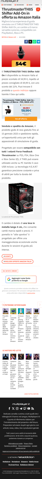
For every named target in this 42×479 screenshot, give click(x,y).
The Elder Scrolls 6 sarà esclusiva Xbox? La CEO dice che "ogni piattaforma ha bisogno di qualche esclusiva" (21, 374)
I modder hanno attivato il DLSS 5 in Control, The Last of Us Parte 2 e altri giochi (36, 370)
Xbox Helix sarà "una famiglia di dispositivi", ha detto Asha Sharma (28, 370)
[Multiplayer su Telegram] (21, 408)
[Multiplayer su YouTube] (28, 408)
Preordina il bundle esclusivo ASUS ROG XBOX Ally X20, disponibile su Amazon (5, 325)
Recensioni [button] (20, 5)
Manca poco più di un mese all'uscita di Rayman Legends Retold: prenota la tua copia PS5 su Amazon (29, 327)
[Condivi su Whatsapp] (34, 41)
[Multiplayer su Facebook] (9, 408)
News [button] (30, 5)
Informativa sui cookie (15, 443)
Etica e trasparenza (24, 446)
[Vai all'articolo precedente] (40, 304)
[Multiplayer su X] (13, 408)
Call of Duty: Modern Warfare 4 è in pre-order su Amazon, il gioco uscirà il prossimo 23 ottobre (36, 327)
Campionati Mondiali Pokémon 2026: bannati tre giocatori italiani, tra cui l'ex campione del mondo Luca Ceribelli (13, 374)
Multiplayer (6, 461)
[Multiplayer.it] (9, 1)
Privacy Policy (28, 443)
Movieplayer (16, 461)
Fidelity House (33, 461)
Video (37, 5)
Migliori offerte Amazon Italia (17, 261)
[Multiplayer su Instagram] (17, 408)
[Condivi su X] (30, 41)
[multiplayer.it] (21, 404)
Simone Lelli (12, 37)
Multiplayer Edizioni (27, 465)
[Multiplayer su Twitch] (25, 408)
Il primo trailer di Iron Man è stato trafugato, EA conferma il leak (5, 367)
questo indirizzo (21, 90)
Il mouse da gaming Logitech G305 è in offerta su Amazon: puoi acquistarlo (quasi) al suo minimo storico (21, 328)
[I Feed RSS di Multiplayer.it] (32, 408)
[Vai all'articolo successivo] (2, 304)
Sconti (7, 256)
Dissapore (24, 461)
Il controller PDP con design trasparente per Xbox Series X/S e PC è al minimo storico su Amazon (13, 328)
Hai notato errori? (10, 271)
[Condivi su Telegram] (38, 41)
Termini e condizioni (10, 446)
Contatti (34, 446)
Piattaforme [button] (8, 5)
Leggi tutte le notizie (31, 394)
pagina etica (31, 293)
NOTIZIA (4, 37)
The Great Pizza (13, 465)
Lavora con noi (20, 448)
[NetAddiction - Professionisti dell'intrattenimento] (26, 457)
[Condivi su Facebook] (26, 41)
